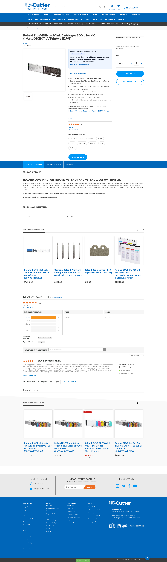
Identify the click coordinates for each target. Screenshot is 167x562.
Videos (48, 528)
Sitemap (49, 531)
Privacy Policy (93, 522)
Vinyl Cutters (33, 15)
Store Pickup (92, 507)
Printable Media (81, 15)
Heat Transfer (41, 19)
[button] (83, 24)
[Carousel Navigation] (140, 230)
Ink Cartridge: (77, 134)
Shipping (91, 513)
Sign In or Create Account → (80, 64)
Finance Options (72, 523)
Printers (57, 15)
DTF (28, 19)
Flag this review (69, 382)
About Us (70, 508)
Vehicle (123, 15)
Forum (48, 517)
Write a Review (73, 129)
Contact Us (71, 511)
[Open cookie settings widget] (147, 557)
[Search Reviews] (104, 349)
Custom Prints (106, 19)
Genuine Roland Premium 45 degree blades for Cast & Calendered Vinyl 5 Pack (68, 272)
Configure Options (38, 253)
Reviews (69, 164)
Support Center (51, 514)
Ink (67, 15)
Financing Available (77, 73)
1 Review (71, 127)
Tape (95, 15)
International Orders (95, 516)
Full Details (72, 119)
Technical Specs (54, 164)
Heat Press (58, 19)
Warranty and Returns (95, 510)
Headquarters (126, 510)
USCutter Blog (51, 520)
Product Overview (34, 164)
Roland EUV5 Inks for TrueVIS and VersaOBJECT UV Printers (88, 111)
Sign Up (90, 487)
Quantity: (120, 63)
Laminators (90, 19)
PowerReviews (57, 297)
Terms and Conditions (95, 519)
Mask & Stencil (108, 15)
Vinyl (46, 15)
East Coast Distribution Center (126, 518)
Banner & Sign (74, 19)
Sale (120, 19)
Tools (134, 15)
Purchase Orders (72, 514)
